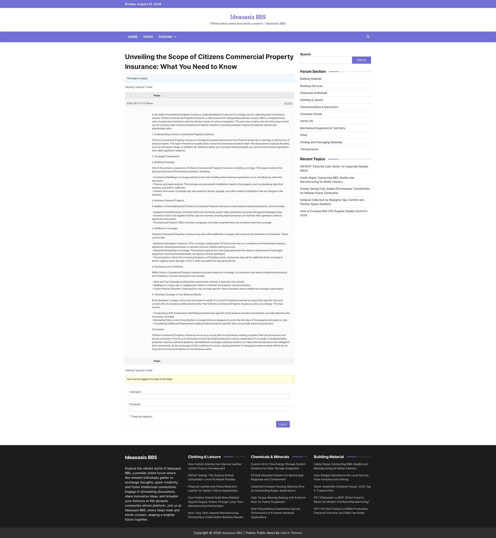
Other (303, 135)
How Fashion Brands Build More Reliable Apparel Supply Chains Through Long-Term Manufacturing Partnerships (215, 501)
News (148, 37)
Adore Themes (291, 533)
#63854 (288, 103)
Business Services (311, 85)
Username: (135, 391)
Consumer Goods (311, 114)
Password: (135, 404)
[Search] (368, 37)
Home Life (306, 121)
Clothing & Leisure (311, 99)
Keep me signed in (142, 416)
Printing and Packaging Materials (321, 142)
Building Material (310, 78)
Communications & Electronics (319, 107)
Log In (283, 424)
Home (133, 37)
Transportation (309, 149)
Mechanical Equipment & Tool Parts (322, 128)
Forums (165, 37)
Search (305, 54)
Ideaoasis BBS (248, 17)
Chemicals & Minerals (313, 92)
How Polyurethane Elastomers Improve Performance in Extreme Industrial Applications (275, 513)
